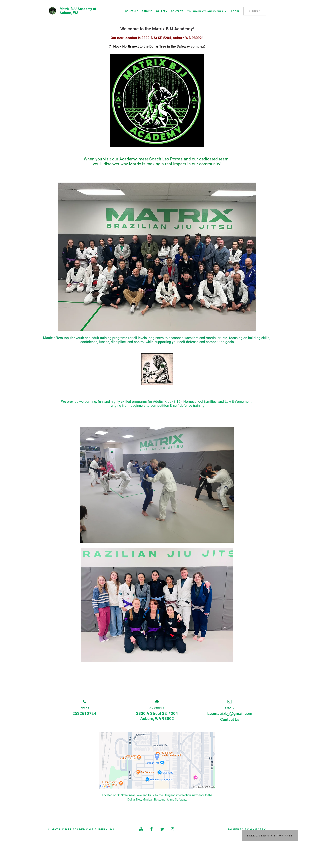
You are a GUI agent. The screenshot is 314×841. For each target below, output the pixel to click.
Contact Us (229, 719)
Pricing (147, 11)
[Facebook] (152, 829)
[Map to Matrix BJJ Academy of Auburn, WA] (157, 760)
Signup (255, 11)
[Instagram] (173, 829)
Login (235, 11)
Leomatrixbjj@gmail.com (229, 713)
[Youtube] (141, 829)
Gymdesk (258, 829)
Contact (177, 11)
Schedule (131, 11)
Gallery (161, 11)
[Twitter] (162, 829)
